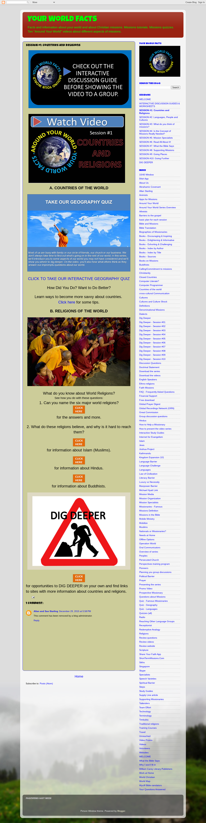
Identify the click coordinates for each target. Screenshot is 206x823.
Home (79, 676)
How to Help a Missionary (152, 424)
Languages (145, 469)
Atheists (143, 211)
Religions (144, 633)
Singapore (144, 666)
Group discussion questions (153, 416)
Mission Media (146, 494)
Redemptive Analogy (149, 629)
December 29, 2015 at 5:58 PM (75, 611)
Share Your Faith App (150, 654)
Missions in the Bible (149, 515)
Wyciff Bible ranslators (150, 785)
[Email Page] (33, 597)
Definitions (144, 305)
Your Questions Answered (152, 789)
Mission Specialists (148, 502)
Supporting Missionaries (151, 699)
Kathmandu (145, 453)
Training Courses (148, 728)
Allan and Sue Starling (46, 611)
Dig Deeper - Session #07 (152, 346)
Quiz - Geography (148, 605)
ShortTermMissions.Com (151, 658)
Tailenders (144, 703)
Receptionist (145, 625)
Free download (146, 400)
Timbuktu (144, 719)
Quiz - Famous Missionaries (153, 601)
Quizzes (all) (145, 613)
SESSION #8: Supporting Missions (156, 150)
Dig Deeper (145, 318)
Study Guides (146, 691)
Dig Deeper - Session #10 (152, 359)
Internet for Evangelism (151, 437)
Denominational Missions (152, 310)
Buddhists (144, 264)
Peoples (143, 555)
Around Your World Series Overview (157, 207)
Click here (66, 302)
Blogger (121, 811)
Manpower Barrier (148, 486)
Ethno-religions (146, 383)
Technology (145, 711)
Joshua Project (146, 449)
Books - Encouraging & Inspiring (155, 236)
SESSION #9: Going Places (153, 154)
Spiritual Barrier (147, 683)
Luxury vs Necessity (149, 482)
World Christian (147, 777)
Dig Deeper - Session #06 (152, 342)
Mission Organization (150, 498)
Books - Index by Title (150, 252)
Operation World (147, 543)
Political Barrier (146, 576)
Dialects (143, 314)
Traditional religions (149, 724)
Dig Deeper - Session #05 (152, 338)
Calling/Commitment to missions (155, 269)
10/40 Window (146, 174)
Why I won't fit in (147, 764)
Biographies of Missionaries (153, 232)
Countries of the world (150, 289)
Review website (147, 646)
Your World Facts (62, 20)
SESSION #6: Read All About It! (155, 142)
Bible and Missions (148, 223)
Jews (141, 445)
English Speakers (148, 379)
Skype (142, 670)
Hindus (142, 420)
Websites (144, 752)
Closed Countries (148, 277)
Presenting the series (150, 584)
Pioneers (143, 568)
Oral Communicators (149, 547)
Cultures (143, 297)
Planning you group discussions (155, 572)
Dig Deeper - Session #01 (152, 322)
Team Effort (145, 707)
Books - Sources (147, 256)
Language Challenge (149, 465)
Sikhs (142, 662)
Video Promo (145, 740)
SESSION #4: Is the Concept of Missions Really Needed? (155, 132)
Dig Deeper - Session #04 (152, 334)
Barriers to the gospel (150, 215)
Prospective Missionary (151, 592)
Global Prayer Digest (149, 404)
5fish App (144, 178)
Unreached (144, 736)
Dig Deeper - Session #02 (152, 326)
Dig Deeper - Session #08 (152, 351)
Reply (36, 620)
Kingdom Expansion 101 (151, 457)
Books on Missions (148, 260)
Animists (143, 195)
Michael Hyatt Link (148, 490)
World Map (144, 781)
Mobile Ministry (146, 519)
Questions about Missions (152, 596)
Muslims (143, 527)
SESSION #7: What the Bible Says (156, 146)
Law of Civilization (148, 473)
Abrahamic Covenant (150, 187)
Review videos (146, 642)
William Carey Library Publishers (155, 769)
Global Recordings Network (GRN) (156, 408)
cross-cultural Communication (154, 293)
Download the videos (149, 375)
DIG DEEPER (146, 162)
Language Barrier (148, 461)
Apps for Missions (148, 199)
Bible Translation (147, 228)
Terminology (145, 715)
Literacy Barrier (147, 478)
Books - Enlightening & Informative (156, 240)
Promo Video (145, 588)
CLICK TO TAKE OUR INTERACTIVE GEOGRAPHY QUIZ (79, 278)
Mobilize (143, 523)
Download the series (149, 371)
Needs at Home (147, 535)
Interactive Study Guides (151, 432)
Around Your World (149, 203)
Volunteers (144, 748)
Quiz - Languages (148, 609)
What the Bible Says (149, 760)
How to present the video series (155, 428)
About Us (144, 183)
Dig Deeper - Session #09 (152, 355)
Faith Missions (146, 387)
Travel (142, 732)
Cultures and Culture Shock (153, 301)
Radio (142, 617)
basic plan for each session (153, 219)
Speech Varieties (147, 678)
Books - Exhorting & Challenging (155, 244)
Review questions (148, 637)
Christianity (144, 273)
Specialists (144, 674)
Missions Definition (148, 510)
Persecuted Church (149, 560)
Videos (142, 744)
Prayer (142, 580)
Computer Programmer (151, 285)
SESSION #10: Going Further (154, 158)
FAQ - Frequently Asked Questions (156, 392)
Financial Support (148, 396)
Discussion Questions (150, 363)
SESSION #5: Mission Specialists (156, 137)
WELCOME (145, 99)
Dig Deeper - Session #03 (152, 330)
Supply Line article (148, 695)
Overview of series (148, 551)
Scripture (143, 650)
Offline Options (146, 539)
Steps (142, 687)
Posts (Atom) (46, 683)
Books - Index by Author (151, 248)
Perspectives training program (154, 564)
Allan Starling (146, 191)
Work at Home (146, 773)
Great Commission (148, 412)
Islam (142, 441)
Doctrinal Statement (149, 367)
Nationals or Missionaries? (152, 531)
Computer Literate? (149, 281)
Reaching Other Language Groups (156, 621)
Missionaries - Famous (150, 506)
